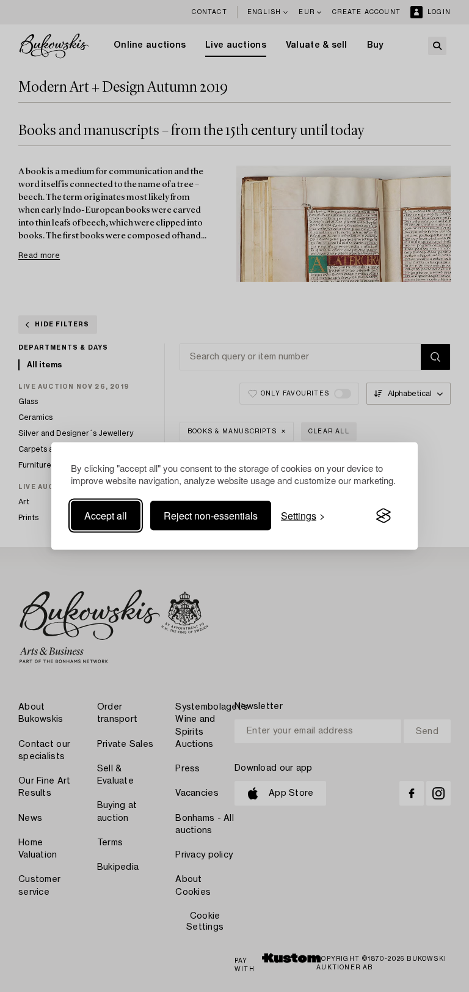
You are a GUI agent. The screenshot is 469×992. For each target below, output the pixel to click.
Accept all (105, 516)
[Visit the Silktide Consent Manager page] (383, 516)
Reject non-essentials (211, 516)
